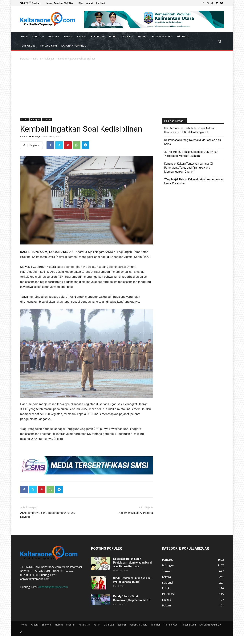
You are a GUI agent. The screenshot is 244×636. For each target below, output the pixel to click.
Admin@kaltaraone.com (53, 587)
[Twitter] (212, 3)
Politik (97, 624)
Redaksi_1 (34, 136)
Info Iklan (156, 624)
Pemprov (47, 119)
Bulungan (49, 58)
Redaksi (121, 624)
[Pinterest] (68, 145)
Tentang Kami (188, 624)
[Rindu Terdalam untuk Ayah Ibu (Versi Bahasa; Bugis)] (98, 582)
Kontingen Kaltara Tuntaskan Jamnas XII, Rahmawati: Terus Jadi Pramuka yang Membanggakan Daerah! (189, 167)
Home (24, 624)
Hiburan (70, 624)
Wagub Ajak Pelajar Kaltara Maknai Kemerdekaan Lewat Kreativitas (194, 181)
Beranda (25, 58)
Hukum (59, 624)
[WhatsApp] (76, 145)
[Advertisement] (122, 89)
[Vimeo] (217, 3)
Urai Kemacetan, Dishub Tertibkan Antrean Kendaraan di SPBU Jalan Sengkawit (189, 130)
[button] (219, 41)
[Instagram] (207, 3)
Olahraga (109, 624)
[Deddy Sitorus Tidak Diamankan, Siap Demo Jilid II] (100, 599)
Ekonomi (46, 624)
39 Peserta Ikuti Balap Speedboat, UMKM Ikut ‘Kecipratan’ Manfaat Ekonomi (191, 153)
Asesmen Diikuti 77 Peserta (136, 513)
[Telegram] (85, 145)
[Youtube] (221, 3)
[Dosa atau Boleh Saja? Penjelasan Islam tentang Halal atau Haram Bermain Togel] (100, 563)
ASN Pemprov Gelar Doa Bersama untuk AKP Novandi (48, 515)
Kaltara (37, 58)
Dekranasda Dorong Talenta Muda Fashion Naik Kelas (192, 142)
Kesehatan (84, 624)
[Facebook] (203, 3)
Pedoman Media (138, 624)
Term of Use (170, 624)
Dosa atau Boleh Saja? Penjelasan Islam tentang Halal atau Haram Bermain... (132, 562)
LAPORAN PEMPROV (210, 624)
